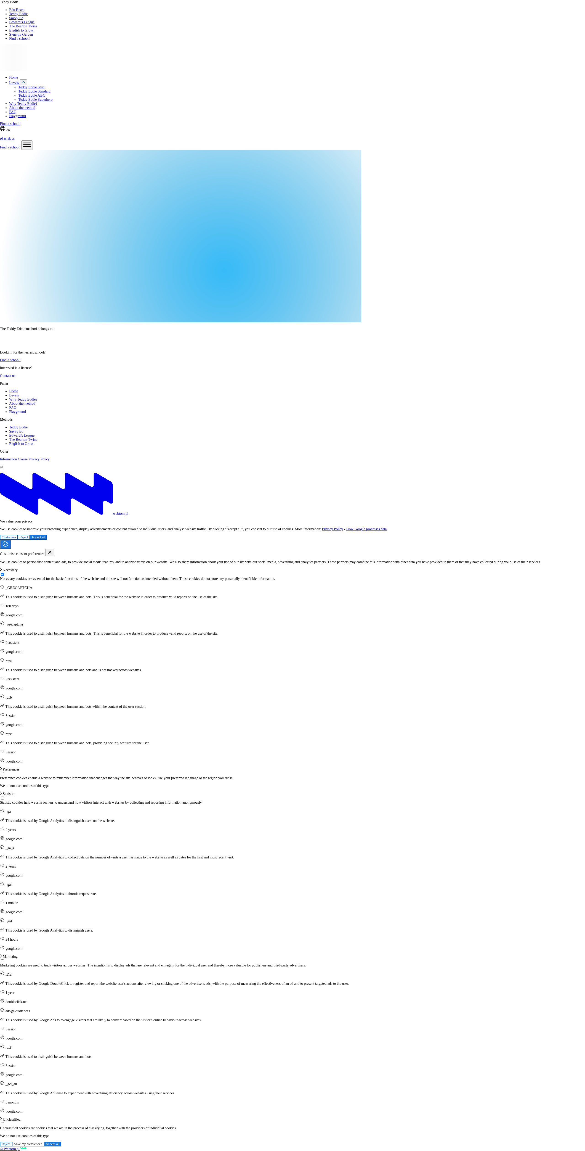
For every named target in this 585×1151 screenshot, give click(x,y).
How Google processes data (366, 529)
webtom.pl (120, 513)
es (6, 138)
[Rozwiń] (23, 82)
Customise (9, 537)
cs (13, 138)
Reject (24, 537)
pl (2, 138)
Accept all (38, 537)
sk (10, 138)
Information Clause (14, 459)
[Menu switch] (26, 145)
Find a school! (10, 124)
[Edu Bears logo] (292, 341)
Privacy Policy (39, 459)
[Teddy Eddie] (13, 69)
